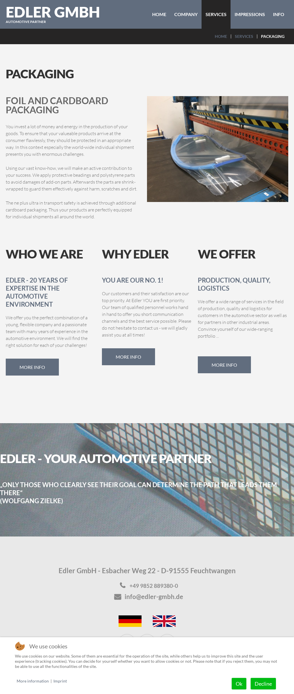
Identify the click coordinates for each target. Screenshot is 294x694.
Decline (263, 684)
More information (33, 681)
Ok (239, 684)
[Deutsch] (130, 620)
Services (216, 14)
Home (159, 14)
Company (186, 14)
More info (32, 367)
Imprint (60, 681)
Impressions (250, 14)
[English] (164, 620)
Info (278, 14)
